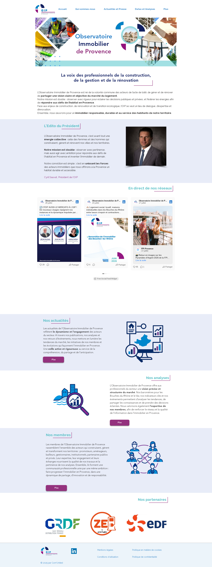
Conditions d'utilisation (107, 557)
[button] (37, 233)
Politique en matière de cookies (147, 550)
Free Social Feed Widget (107, 279)
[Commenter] (47, 265)
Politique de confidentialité (144, 557)
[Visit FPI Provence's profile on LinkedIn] (138, 249)
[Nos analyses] (71, 400)
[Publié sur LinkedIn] (77, 202)
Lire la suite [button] (45, 215)
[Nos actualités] (144, 342)
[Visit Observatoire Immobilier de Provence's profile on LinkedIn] (42, 202)
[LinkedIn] (74, 551)
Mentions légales (105, 550)
